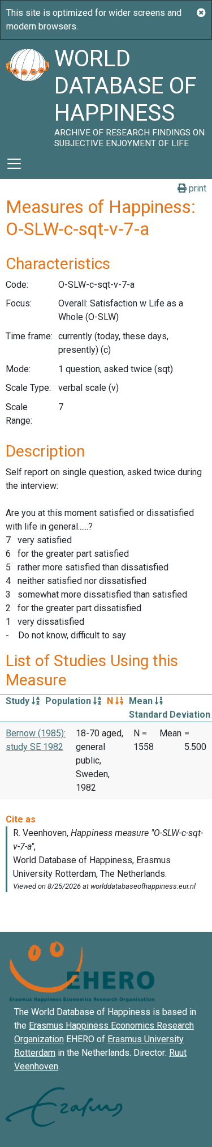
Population (69, 701)
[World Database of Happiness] (27, 94)
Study (19, 701)
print (196, 188)
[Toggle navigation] (14, 163)
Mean (142, 701)
